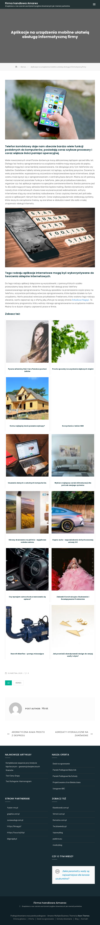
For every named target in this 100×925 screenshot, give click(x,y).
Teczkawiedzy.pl (60, 826)
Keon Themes (83, 916)
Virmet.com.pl (59, 814)
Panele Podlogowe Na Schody (65, 776)
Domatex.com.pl (60, 820)
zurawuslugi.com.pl (15, 820)
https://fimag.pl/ (14, 826)
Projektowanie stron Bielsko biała (66, 782)
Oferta (31, 919)
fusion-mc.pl (12, 808)
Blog (77, 919)
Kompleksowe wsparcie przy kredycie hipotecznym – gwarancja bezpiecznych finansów (23, 766)
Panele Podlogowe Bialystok (64, 770)
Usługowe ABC (59, 789)
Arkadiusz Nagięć (80, 300)
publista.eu (57, 839)
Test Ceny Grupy (13, 776)
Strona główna (19, 919)
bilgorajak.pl (12, 839)
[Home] (16, 67)
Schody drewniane (64, 919)
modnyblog (57, 845)
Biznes (18, 683)
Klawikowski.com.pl (61, 808)
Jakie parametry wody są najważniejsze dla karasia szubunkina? (72, 875)
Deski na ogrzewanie (61, 764)
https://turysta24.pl (15, 833)
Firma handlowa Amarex (21, 3)
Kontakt (84, 919)
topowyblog (58, 833)
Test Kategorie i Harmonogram (19, 781)
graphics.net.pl (13, 814)
